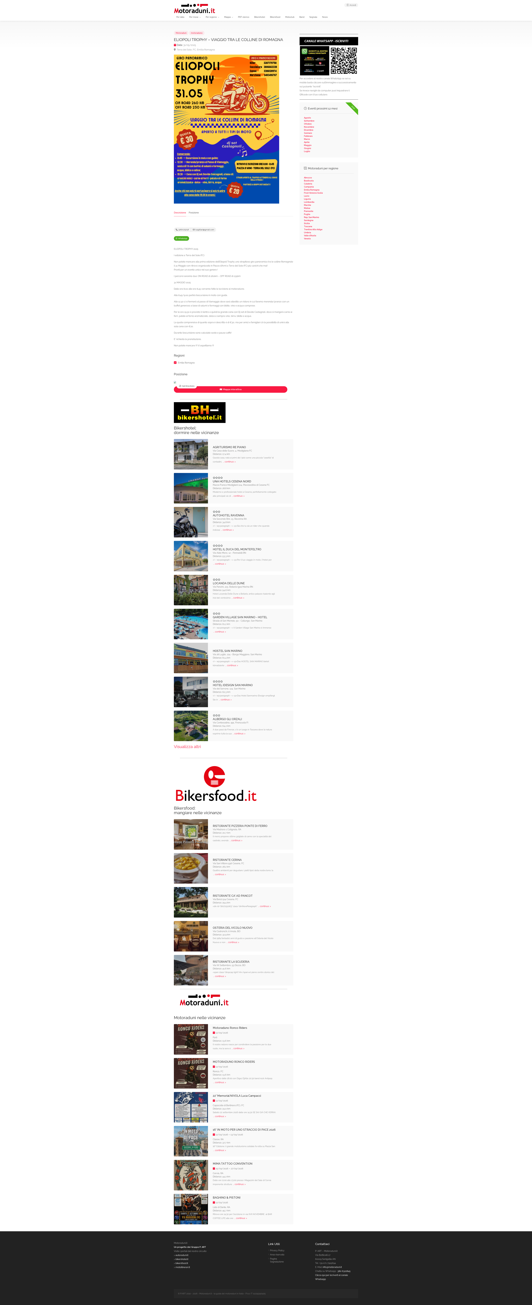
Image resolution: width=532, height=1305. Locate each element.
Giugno (307, 148)
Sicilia (307, 223)
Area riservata (277, 1254)
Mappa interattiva (232, 389)
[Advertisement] (329, 269)
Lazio (306, 196)
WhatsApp (182, 238)
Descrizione (180, 212)
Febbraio (308, 136)
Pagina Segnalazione (277, 1260)
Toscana (308, 226)
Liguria (307, 199)
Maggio (307, 145)
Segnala (313, 17)
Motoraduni (181, 33)
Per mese (193, 17)
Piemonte (308, 211)
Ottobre (308, 124)
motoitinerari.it (182, 1267)
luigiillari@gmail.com (204, 230)
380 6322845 (344, 1271)
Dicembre (308, 130)
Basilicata (309, 181)
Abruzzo (308, 178)
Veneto (307, 239)
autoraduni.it (182, 1255)
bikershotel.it (182, 1259)
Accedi (352, 5)
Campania (309, 187)
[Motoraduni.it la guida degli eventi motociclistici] (194, 8)
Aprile (307, 142)
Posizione (194, 212)
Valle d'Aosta (310, 235)
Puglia (307, 214)
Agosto (307, 118)
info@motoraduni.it (332, 1267)
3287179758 (183, 230)
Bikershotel (259, 17)
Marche (307, 205)
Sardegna (308, 220)
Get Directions (188, 386)
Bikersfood (275, 17)
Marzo (307, 139)
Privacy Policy (277, 1250)
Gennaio (308, 133)
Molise (307, 208)
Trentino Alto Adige (313, 229)
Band (301, 17)
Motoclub (289, 17)
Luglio (307, 151)
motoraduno (197, 33)
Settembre (309, 121)
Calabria (308, 184)
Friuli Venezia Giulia (313, 193)
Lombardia (309, 202)
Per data (180, 17)
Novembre (309, 127)
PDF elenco (243, 17)
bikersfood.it (182, 1263)
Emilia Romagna (186, 362)
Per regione (211, 17)
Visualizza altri (187, 746)
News (325, 17)
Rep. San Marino (311, 217)
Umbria (307, 232)
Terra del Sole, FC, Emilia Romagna (195, 49)
